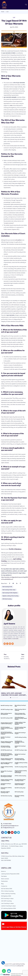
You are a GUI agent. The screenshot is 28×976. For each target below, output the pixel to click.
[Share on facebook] (9, 583)
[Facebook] (5, 644)
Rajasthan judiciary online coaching (10, 595)
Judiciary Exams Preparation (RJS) (10, 873)
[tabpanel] (14, 683)
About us (3, 871)
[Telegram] (18, 832)
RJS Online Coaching (7, 598)
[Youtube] (10, 644)
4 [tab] (14, 697)
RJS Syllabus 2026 (6, 896)
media (17, 638)
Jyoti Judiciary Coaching (18, 964)
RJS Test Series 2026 (6, 888)
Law (7, 11)
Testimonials (4, 881)
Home (2, 11)
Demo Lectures (5, 878)
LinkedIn (9, 638)
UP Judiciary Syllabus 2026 (8, 908)
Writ (11, 105)
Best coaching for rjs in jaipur (9, 589)
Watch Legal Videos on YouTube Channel (14, 927)
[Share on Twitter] (13, 583)
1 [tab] (10, 697)
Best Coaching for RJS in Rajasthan (10, 592)
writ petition (18, 240)
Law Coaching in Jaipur (7, 903)
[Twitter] (5, 832)
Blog (2, 883)
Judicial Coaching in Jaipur (8, 906)
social (14, 638)
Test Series (4, 876)
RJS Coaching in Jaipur (7, 898)
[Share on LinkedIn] (16, 583)
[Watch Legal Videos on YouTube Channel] (3, 924)
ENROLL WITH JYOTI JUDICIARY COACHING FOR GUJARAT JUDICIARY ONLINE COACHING (13, 695)
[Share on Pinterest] (20, 583)
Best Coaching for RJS (7, 586)
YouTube (5, 638)
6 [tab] (17, 697)
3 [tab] (13, 697)
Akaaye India (20, 965)
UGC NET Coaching (6, 901)
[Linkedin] (12, 644)
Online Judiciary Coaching (8, 893)
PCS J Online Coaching (7, 891)
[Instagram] (7, 644)
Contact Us (4, 886)
